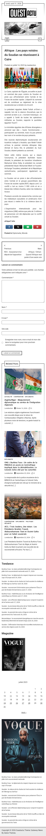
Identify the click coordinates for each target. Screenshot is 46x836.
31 (5, 707)
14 (29, 696)
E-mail (5, 318)
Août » (23, 713)
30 (41, 703)
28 (29, 703)
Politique (29, 521)
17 (5, 700)
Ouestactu (20, 830)
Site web (5, 329)
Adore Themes (10, 833)
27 (23, 703)
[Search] (40, 39)
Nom (4, 307)
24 (5, 703)
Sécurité (7, 523)
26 (17, 703)
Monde (24, 233)
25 (11, 703)
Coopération (18, 397)
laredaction (31, 65)
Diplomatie (16, 233)
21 (29, 700)
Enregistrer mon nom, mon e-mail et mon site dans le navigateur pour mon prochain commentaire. (22, 342)
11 (11, 696)
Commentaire (8, 278)
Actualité (8, 397)
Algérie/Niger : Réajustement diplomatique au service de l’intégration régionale (22, 402)
